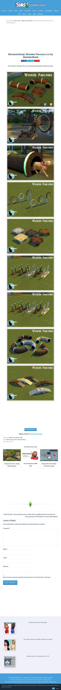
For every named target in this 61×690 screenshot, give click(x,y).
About (57, 688)
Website (5, 566)
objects (8, 439)
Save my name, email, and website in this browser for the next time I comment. (27, 577)
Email (5, 558)
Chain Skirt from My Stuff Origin (38, 622)
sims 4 (15, 439)
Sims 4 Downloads (30, 5)
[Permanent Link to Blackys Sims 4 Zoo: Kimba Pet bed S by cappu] (49, 460)
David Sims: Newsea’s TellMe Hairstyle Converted (37, 639)
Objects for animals (14, 437)
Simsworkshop (35, 434)
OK (53, 688)
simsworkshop (21, 439)
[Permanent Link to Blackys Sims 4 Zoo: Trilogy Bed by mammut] (12, 460)
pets (12, 439)
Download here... (30, 429)
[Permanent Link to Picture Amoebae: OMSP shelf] (30, 460)
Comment (6, 528)
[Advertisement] (30, 39)
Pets (21, 437)
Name (5, 549)
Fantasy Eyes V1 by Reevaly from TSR (38, 656)
